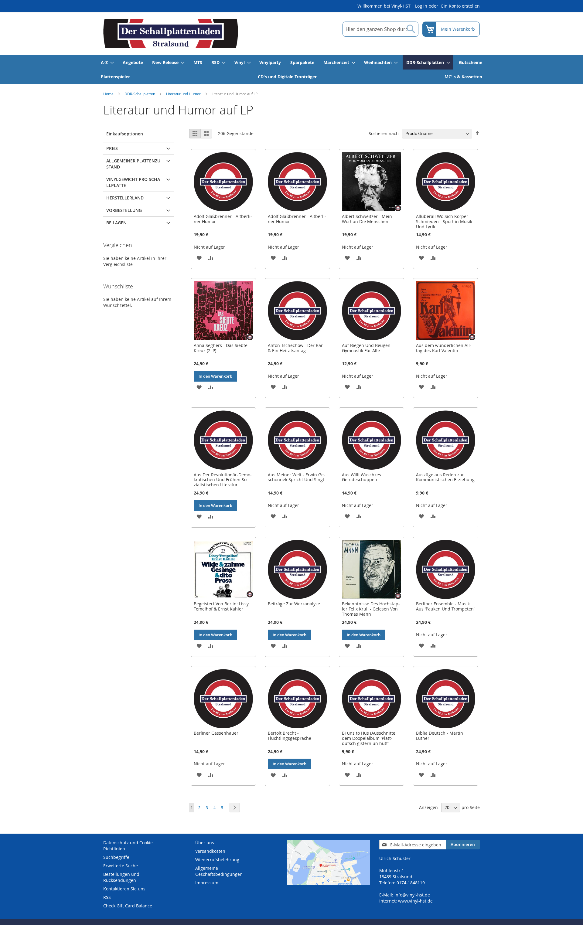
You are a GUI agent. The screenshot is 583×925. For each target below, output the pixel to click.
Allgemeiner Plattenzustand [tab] (133, 164)
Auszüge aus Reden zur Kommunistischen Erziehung (445, 477)
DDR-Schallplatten (139, 93)
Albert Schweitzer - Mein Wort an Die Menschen (367, 218)
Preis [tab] (112, 148)
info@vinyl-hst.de (412, 895)
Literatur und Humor (183, 93)
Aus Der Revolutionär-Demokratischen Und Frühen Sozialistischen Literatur (223, 480)
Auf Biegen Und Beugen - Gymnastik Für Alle (367, 347)
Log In (421, 6)
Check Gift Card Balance (127, 906)
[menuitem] (107, 62)
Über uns (204, 842)
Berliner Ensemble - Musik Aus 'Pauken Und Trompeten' (445, 606)
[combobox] (380, 29)
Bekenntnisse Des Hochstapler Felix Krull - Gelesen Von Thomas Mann (371, 609)
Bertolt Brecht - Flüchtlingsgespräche (289, 735)
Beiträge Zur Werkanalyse (294, 604)
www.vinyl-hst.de (415, 901)
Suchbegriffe (116, 857)
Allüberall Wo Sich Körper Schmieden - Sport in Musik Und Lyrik (444, 221)
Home (108, 93)
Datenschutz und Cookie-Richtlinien (128, 846)
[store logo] (170, 33)
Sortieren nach (384, 133)
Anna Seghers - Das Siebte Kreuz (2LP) (220, 347)
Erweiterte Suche (120, 866)
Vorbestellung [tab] (124, 210)
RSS (107, 897)
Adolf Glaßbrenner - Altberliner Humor (223, 218)
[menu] (291, 69)
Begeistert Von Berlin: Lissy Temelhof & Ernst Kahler (221, 606)
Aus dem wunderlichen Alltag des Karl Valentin (443, 347)
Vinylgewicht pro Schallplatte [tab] (133, 182)
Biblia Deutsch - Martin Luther (439, 735)
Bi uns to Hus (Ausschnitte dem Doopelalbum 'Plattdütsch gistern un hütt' (368, 738)
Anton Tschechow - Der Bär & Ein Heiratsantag (295, 347)
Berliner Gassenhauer (216, 733)
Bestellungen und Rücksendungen (121, 877)
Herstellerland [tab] (125, 198)
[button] (199, 257)
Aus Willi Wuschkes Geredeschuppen (361, 477)
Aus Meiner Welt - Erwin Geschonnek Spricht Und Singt (296, 477)
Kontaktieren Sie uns (124, 889)
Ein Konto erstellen (460, 6)
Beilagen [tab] (116, 223)
